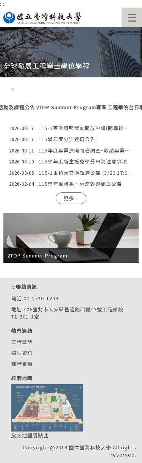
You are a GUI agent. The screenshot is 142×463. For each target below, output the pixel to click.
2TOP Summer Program (37, 255)
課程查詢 (22, 363)
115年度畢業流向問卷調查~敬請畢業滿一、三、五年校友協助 (86, 150)
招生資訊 (22, 352)
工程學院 (22, 341)
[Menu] (132, 17)
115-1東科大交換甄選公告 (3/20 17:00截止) (86, 172)
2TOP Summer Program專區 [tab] (71, 107)
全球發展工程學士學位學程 (46, 66)
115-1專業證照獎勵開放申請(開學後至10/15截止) (86, 128)
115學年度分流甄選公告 (67, 139)
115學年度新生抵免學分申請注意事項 (83, 161)
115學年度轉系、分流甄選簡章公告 (80, 183)
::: (2, 3)
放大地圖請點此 (29, 435)
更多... (71, 198)
